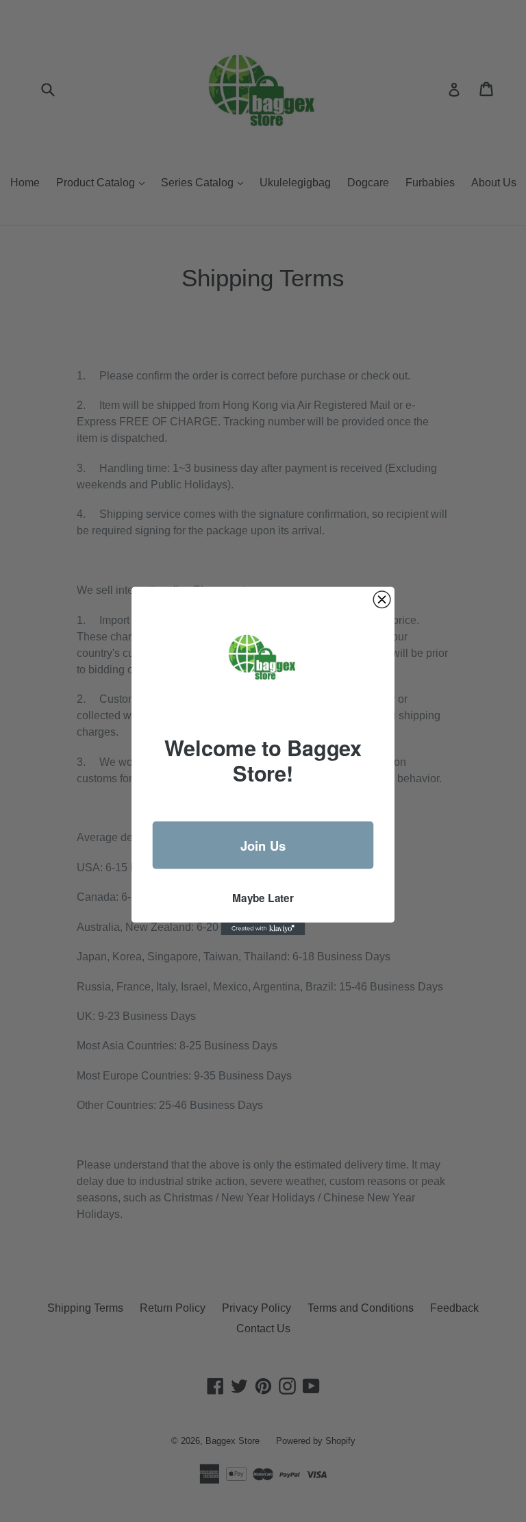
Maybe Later (263, 897)
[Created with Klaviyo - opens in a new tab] (263, 929)
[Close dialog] (381, 599)
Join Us (263, 845)
